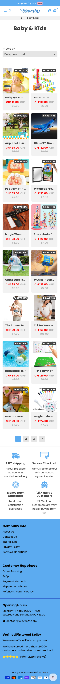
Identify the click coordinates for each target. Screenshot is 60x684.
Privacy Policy (11, 547)
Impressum (10, 542)
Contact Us (10, 537)
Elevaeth (32, 672)
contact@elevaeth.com (20, 621)
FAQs (6, 576)
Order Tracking (12, 571)
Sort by (9, 49)
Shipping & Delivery (15, 586)
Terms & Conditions (15, 552)
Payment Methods (14, 581)
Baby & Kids (33, 18)
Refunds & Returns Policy (18, 591)
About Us (8, 532)
